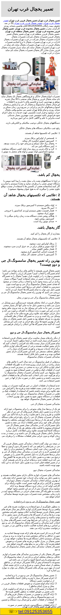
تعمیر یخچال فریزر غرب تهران (27, 23)
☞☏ (30, 611)
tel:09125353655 (35, 611)
